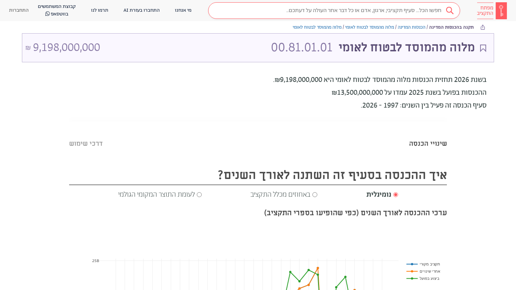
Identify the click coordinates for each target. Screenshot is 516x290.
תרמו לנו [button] (99, 10)
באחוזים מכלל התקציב (280, 195)
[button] (334, 10)
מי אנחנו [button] (183, 10)
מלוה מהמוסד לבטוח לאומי (369, 27)
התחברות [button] (19, 10)
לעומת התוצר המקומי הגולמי (156, 195)
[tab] (428, 134)
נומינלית (378, 195)
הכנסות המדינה (411, 27)
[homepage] (492, 10)
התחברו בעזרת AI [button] (142, 10)
